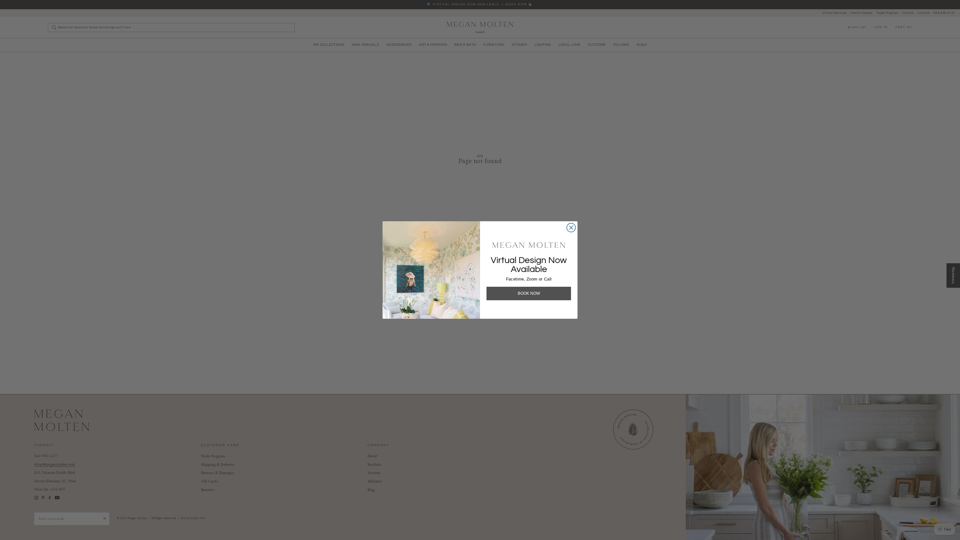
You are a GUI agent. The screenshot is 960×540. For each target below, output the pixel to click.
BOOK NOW (529, 293)
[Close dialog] (571, 227)
